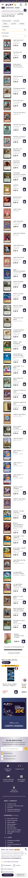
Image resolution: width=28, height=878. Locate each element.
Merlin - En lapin (18, 293)
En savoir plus (18, 856)
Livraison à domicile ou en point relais (8, 780)
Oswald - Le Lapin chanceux (18, 511)
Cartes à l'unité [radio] (9, 7)
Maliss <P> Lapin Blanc (18, 597)
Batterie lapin (17, 197)
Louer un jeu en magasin (14, 830)
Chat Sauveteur (18, 76)
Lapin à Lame (17, 209)
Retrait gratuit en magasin (21, 780)
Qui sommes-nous (12, 818)
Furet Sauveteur (18, 100)
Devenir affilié (11, 822)
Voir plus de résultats (14, 653)
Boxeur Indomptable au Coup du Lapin (18, 524)
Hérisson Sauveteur (19, 136)
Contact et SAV (19, 769)
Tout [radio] (3, 7)
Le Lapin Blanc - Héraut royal (18, 585)
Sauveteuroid (17, 52)
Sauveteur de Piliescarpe (17, 149)
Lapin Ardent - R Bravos (18, 475)
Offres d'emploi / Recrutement (12, 825)
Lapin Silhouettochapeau (19, 270)
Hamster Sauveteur (19, 124)
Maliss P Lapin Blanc (19, 499)
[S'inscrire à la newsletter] (25, 749)
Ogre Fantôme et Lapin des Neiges (18, 609)
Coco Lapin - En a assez (18, 366)
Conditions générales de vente (14, 845)
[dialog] (14, 862)
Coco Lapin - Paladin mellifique (19, 548)
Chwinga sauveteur (19, 88)
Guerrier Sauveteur (19, 112)
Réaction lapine (18, 306)
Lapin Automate (18, 221)
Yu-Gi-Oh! (16, 20)
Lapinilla (15, 185)
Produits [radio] (17, 7)
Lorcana (13, 23)
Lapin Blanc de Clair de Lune (19, 560)
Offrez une (14, 724)
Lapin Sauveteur (18, 40)
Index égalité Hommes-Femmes (13, 832)
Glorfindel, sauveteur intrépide (19, 173)
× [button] (26, 850)
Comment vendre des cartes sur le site (15, 806)
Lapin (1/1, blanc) (18, 438)
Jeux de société (6, 20)
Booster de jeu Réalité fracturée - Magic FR (10, 684)
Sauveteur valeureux (16, 161)
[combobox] (14, 36)
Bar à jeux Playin (12, 828)
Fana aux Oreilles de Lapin (19, 391)
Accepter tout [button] (8, 875)
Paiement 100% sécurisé (14, 790)
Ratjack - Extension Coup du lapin (19, 635)
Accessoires (5, 26)
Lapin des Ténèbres (19, 233)
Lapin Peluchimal (18, 257)
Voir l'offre (6, 662)
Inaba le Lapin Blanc (19, 414)
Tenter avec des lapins (18, 318)
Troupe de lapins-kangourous (18, 330)
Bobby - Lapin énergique (17, 342)
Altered (22, 23)
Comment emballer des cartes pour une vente (13, 810)
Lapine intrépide (18, 281)
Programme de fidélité (13, 840)
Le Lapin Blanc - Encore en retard (18, 572)
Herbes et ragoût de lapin (19, 403)
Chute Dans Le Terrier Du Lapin (18, 354)
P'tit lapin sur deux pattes (19, 621)
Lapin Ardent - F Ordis (18, 463)
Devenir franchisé (12, 820)
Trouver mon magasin (8, 769)
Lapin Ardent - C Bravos (18, 451)
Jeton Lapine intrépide (17, 427)
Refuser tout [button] (20, 875)
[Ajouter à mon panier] (24, 45)
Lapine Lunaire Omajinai (17, 487)
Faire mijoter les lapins (18, 378)
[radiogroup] (14, 8)
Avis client (10, 842)
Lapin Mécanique (18, 245)
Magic (5, 23)
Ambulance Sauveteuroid (17, 65)
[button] (14, 858)
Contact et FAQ (11, 804)
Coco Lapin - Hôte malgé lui (18, 536)
